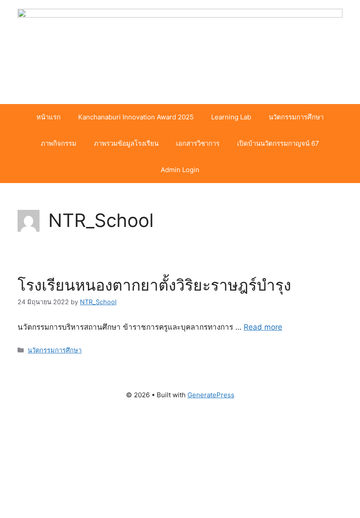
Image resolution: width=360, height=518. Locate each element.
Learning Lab (231, 117)
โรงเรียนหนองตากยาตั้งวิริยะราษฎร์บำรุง (154, 285)
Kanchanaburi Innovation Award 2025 (136, 117)
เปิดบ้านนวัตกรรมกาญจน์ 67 (278, 143)
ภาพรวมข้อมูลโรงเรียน (126, 143)
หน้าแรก (48, 117)
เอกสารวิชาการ (198, 143)
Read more (263, 327)
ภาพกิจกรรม (58, 143)
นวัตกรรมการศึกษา (296, 117)
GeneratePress (210, 395)
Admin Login (180, 169)
